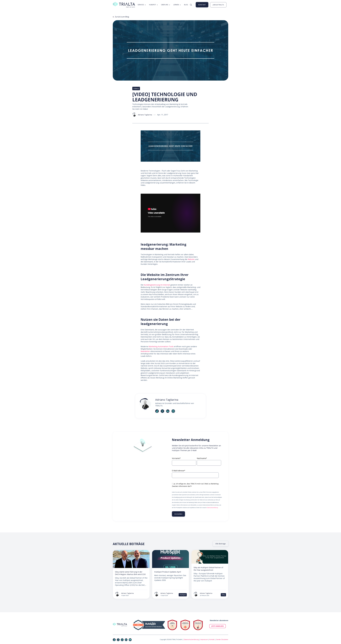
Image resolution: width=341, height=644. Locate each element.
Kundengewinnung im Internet (157, 285)
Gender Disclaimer (222, 639)
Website (191, 259)
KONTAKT (202, 5)
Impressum (204, 639)
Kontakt (212, 639)
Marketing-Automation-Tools (161, 346)
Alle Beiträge (220, 544)
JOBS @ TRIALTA (218, 5)
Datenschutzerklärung (212, 507)
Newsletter (145, 351)
